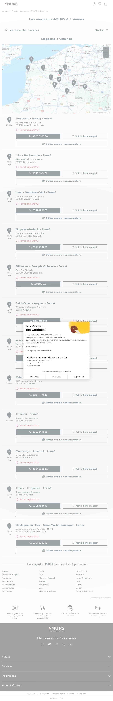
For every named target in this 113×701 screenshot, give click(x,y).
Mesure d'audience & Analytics (39, 360)
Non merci (34, 376)
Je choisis (56, 376)
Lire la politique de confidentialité (38, 351)
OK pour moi (78, 376)
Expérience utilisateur (36, 363)
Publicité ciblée (34, 365)
